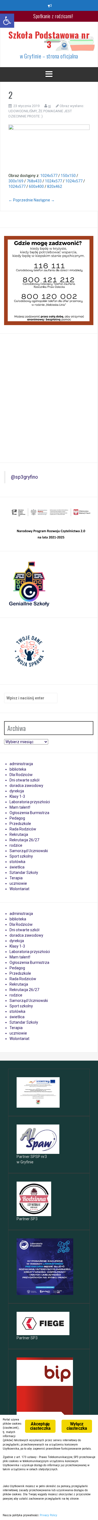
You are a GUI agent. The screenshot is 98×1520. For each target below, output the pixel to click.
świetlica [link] (17, 867)
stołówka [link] (17, 861)
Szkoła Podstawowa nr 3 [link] (49, 39)
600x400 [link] (36, 186)
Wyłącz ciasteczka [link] (76, 1426)
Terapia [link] (16, 878)
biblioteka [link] (18, 769)
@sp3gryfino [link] (24, 477)
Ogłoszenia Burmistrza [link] (29, 813)
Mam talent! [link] (20, 807)
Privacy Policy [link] (48, 1515)
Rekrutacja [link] (19, 834)
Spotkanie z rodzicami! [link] (53, 16)
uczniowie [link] (18, 883)
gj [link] (49, 106)
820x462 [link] (54, 186)
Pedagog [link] (17, 818)
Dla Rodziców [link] (21, 775)
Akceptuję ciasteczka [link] (40, 1426)
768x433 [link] (34, 181)
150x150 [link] (68, 175)
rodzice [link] (16, 845)
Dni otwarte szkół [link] (24, 780)
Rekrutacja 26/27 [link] (24, 840)
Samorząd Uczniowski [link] (29, 851)
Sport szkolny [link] (21, 856)
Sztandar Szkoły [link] (24, 872)
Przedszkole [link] (20, 823)
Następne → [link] (44, 200)
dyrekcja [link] (17, 791)
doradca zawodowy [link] (26, 785)
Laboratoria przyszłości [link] (30, 802)
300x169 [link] (15, 181)
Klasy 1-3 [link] (17, 796)
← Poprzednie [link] (20, 200)
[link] (7, 21)
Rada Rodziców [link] (23, 829)
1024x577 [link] (48, 175)
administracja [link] (21, 764)
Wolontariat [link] (19, 889)
